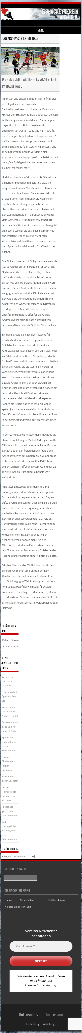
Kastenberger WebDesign (41, 1024)
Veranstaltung (27, 899)
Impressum (54, 1014)
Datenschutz (29, 1014)
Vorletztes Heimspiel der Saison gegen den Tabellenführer (9, 830)
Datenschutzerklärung (40, 985)
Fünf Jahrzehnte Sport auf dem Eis (10, 696)
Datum (5, 639)
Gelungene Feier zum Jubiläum (7, 681)
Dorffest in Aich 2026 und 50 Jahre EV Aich (10, 726)
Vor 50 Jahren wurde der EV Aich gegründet (10, 711)
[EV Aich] (40, 19)
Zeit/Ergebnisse (56, 899)
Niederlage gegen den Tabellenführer (9, 811)
